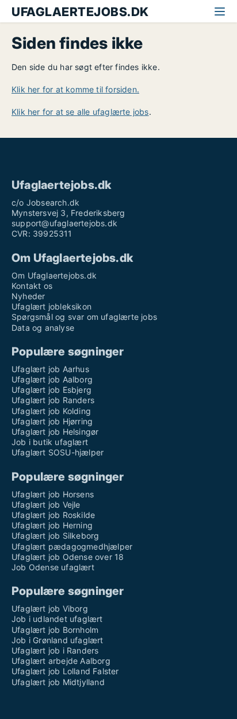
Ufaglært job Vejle (46, 504)
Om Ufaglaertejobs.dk (54, 275)
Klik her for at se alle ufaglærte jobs (80, 112)
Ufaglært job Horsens (53, 494)
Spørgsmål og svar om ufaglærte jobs (84, 317)
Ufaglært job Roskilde (53, 515)
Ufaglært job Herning (52, 525)
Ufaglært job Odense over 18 (68, 557)
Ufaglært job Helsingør (55, 431)
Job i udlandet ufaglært (57, 619)
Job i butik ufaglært (50, 442)
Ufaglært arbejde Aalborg (61, 661)
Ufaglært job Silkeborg (55, 535)
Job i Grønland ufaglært (58, 640)
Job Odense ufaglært (53, 567)
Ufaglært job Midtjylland (58, 682)
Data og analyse (43, 328)
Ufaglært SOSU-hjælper (58, 452)
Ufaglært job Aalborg (52, 379)
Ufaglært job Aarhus (50, 369)
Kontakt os (32, 286)
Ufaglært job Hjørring (52, 421)
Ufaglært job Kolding (51, 411)
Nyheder (28, 296)
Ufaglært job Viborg (50, 608)
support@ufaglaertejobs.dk (64, 223)
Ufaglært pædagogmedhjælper (72, 546)
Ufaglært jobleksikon (51, 306)
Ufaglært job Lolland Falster (65, 671)
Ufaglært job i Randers (55, 650)
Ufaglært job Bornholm (55, 630)
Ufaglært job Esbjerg (51, 390)
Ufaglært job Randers (53, 400)
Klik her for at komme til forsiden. (75, 89)
